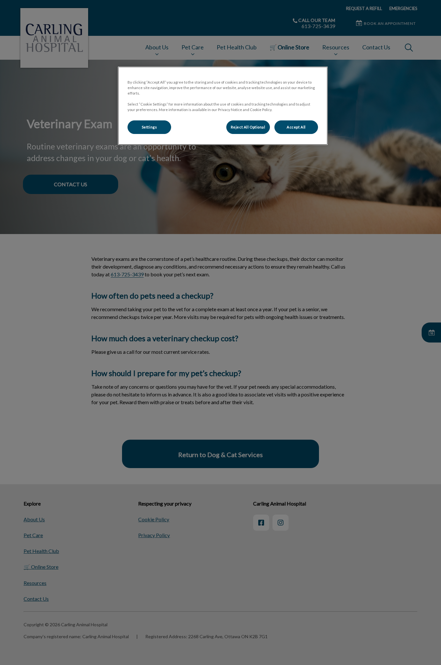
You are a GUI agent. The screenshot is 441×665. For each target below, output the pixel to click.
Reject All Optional (248, 127)
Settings (149, 127)
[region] (223, 105)
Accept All (296, 127)
